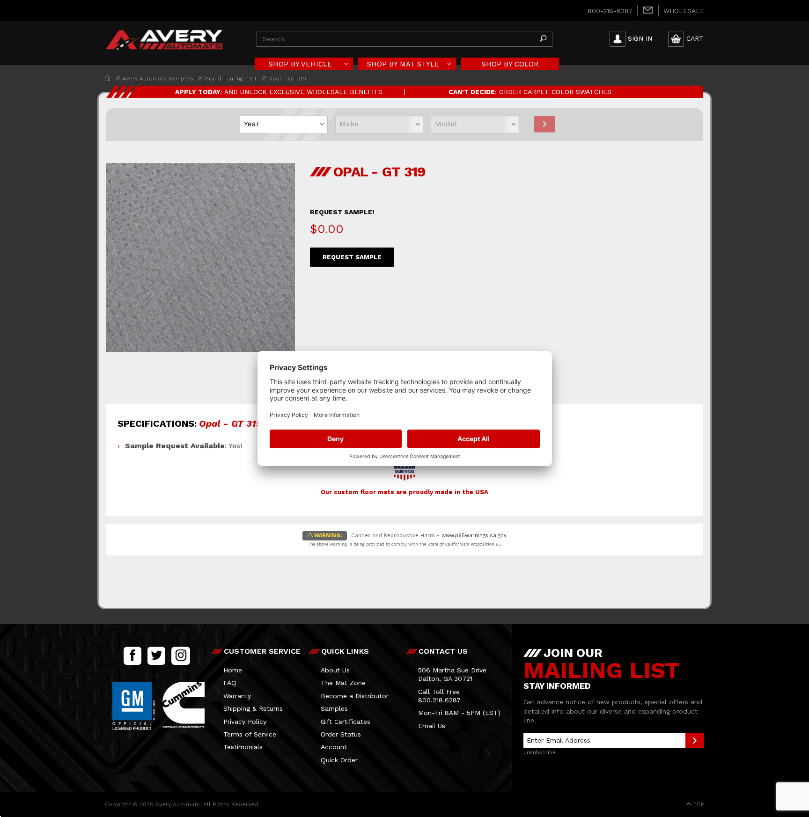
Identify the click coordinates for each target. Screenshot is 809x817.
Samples (334, 708)
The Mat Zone (343, 682)
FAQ (229, 682)
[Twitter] (156, 655)
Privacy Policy (244, 721)
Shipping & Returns (253, 708)
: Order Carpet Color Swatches (530, 91)
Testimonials (243, 747)
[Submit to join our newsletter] (694, 740)
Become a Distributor (355, 696)
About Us (335, 670)
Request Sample (352, 257)
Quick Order (339, 760)
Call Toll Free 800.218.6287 (439, 696)
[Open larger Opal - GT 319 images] (200, 264)
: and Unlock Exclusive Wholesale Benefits (278, 91)
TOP (697, 804)
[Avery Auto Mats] (164, 38)
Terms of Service (249, 734)
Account (334, 747)
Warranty (237, 696)
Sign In (640, 38)
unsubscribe (539, 753)
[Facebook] (132, 655)
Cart (695, 38)
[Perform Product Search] (543, 38)
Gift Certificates (345, 721)
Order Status (341, 734)
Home (232, 670)
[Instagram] (180, 655)
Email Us (431, 725)
